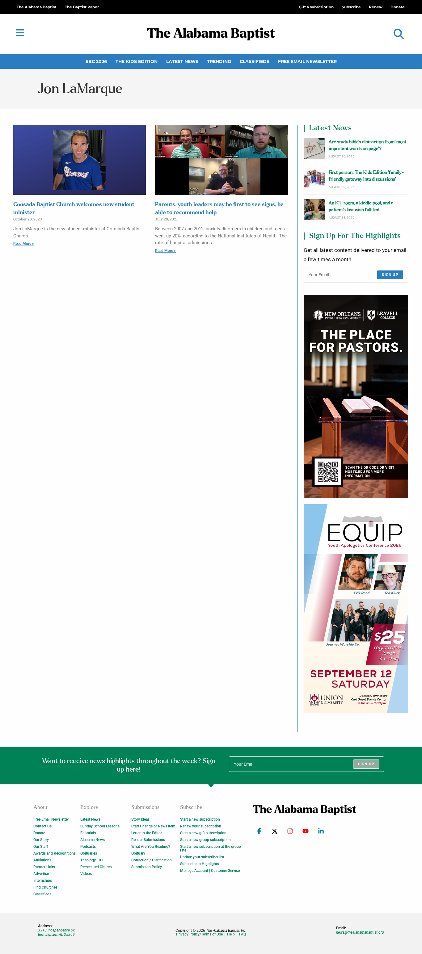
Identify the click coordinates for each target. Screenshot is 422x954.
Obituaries (88, 853)
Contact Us (42, 826)
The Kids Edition (137, 61)
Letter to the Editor (146, 833)
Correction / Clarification (151, 860)
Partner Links (44, 867)
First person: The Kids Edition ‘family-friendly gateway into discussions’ (366, 176)
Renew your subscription (200, 826)
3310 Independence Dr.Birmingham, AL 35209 (56, 932)
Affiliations (42, 860)
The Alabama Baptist (36, 7)
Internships (42, 880)
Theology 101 (91, 860)
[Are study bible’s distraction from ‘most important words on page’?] (314, 148)
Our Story (41, 840)
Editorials (88, 833)
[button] (399, 34)
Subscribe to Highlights (199, 864)
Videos (86, 874)
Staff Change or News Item (153, 826)
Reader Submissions (148, 840)
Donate (39, 833)
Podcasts (88, 846)
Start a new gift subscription (203, 833)
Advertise (41, 874)
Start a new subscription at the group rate (210, 848)
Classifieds (254, 61)
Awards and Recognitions (54, 853)
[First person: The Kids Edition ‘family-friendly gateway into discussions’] (314, 179)
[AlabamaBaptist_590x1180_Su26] (356, 608)
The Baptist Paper (82, 7)
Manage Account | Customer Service (210, 870)
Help (231, 934)
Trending (219, 61)
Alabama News (92, 840)
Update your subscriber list (202, 857)
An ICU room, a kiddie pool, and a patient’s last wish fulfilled (361, 206)
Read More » (23, 243)
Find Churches (45, 887)
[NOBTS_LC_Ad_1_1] (356, 396)
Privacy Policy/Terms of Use (199, 934)
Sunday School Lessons (100, 826)
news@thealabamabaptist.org (360, 932)
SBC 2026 (96, 61)
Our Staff (40, 846)
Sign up (390, 275)
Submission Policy (146, 867)
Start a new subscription (200, 819)
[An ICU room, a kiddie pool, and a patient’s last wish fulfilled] (314, 209)
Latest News (182, 61)
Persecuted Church (96, 867)
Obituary (138, 853)
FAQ (242, 934)
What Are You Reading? (150, 846)
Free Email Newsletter (307, 61)
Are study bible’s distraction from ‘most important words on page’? (367, 145)
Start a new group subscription (205, 840)
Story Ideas (140, 819)
